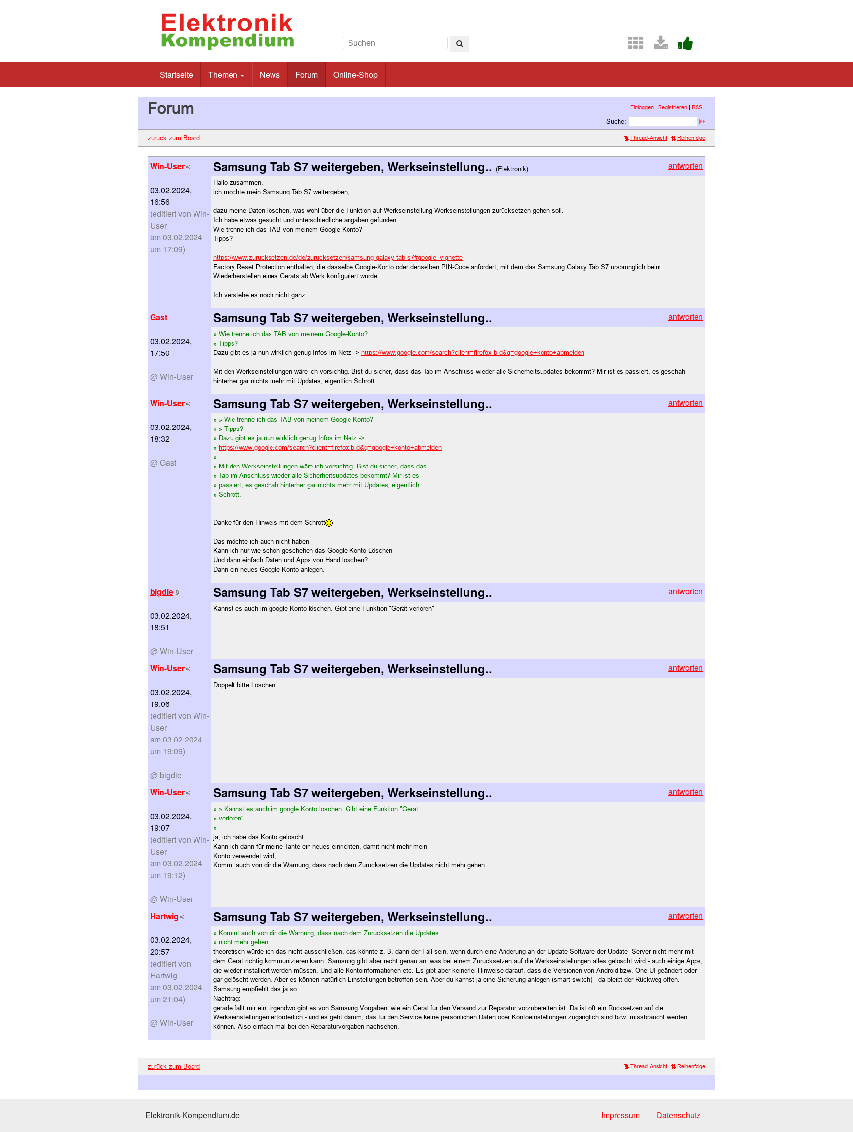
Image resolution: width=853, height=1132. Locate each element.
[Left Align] (459, 44)
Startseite (176, 74)
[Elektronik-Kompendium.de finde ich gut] (681, 45)
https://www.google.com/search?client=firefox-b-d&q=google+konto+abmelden (472, 352)
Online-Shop (355, 74)
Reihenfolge (691, 137)
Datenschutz (678, 1115)
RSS (697, 107)
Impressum (620, 1115)
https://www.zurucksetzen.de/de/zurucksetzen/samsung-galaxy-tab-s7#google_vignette (338, 257)
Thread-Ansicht (648, 137)
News (270, 74)
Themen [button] (223, 74)
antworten (685, 165)
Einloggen (642, 107)
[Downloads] (657, 45)
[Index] (632, 45)
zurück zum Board (174, 138)
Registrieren (672, 107)
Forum (306, 74)
